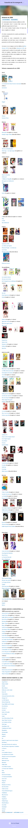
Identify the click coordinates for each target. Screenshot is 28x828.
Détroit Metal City (6, 702)
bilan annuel (14, 19)
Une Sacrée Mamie (6, 774)
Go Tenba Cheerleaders (7, 639)
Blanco (3, 625)
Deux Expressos (5, 295)
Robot (3, 772)
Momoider (4, 132)
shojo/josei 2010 (20, 48)
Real (3, 770)
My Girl (3, 293)
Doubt (3, 633)
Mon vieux (4, 325)
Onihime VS (4, 434)
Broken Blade (5, 444)
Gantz (3, 716)
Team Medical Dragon (7, 790)
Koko (3, 297)
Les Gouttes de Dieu (6, 722)
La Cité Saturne (5, 700)
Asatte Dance (5, 615)
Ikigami (4, 734)
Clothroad (4, 177)
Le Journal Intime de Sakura (8, 653)
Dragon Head (5, 498)
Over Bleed (4, 440)
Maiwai (3, 116)
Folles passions (5, 393)
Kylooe (3, 605)
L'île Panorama (5, 586)
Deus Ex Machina (6, 175)
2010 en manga (6, 19)
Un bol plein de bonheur (7, 372)
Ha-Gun (4, 643)
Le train (4, 411)
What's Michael (5, 673)
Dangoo (4, 631)
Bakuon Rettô (5, 684)
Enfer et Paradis (6, 712)
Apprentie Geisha (6, 321)
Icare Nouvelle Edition (7, 599)
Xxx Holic (4, 804)
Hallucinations (5, 510)
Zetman (3, 808)
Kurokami (4, 742)
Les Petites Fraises (6, 766)
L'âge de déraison (6, 588)
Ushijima (4, 796)
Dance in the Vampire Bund (8, 436)
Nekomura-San (5, 760)
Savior (3, 193)
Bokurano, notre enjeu (7, 690)
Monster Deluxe (5, 251)
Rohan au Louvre (6, 263)
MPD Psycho (5, 758)
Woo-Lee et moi (5, 413)
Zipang (3, 810)
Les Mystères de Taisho (7, 754)
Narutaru (4, 762)
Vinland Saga (5, 800)
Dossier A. (4, 708)
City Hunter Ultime (6, 629)
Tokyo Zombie (5, 492)
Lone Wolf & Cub (5, 661)
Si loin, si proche (6, 415)
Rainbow (4, 401)
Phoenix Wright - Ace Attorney (9, 247)
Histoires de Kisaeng (7, 645)
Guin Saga (4, 724)
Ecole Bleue (4, 635)
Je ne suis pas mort (6, 651)
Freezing (4, 469)
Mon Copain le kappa (7, 578)
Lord (3, 750)
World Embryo (5, 802)
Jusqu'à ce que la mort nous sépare (10, 740)
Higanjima (4, 730)
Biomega (4, 621)
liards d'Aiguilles (8, 179)
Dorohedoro (5, 706)
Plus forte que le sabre (7, 323)
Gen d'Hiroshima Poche (7, 718)
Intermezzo (4, 647)
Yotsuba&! (4, 806)
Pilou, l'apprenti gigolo (7, 399)
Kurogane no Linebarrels (8, 181)
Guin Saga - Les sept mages (8, 150)
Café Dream (4, 627)
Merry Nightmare (6, 559)
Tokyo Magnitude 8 (6, 671)
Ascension (4, 87)
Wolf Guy (4, 467)
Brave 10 (4, 692)
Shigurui (4, 780)
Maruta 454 (4, 344)
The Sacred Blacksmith (7, 148)
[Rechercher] (26, 2)
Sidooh (3, 782)
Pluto (3, 183)
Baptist (3, 603)
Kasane (3, 522)
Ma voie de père (5, 397)
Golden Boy (4, 641)
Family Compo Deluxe (7, 134)
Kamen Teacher (5, 657)
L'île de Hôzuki (5, 524)
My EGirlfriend (5, 222)
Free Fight (4, 714)
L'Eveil (3, 374)
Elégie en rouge (5, 376)
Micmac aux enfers (6, 580)
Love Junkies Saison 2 (7, 752)
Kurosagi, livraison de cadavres (9, 744)
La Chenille (4, 496)
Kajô (3, 659)
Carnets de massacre (7, 494)
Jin (2, 738)
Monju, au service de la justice (9, 756)
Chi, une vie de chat (6, 279)
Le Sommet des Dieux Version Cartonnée (11, 83)
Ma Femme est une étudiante (8, 665)
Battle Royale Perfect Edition (8, 526)
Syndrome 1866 (5, 243)
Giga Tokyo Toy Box (7, 720)
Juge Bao (4, 348)
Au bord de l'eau (5, 613)
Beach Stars (4, 619)
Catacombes (5, 694)
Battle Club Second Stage (7, 617)
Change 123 (4, 698)
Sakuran (4, 319)
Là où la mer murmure (7, 395)
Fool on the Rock (6, 637)
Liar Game (4, 249)
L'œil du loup (5, 463)
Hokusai (4, 346)
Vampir (3, 584)
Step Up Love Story (6, 784)
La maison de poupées (7, 512)
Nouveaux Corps (6, 368)
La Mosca (4, 748)
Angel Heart (4, 681)
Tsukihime (4, 792)
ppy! (4, 101)
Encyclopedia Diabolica (7, 553)
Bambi (3, 686)
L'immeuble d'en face (7, 649)
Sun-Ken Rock (5, 786)
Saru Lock (4, 778)
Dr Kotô (4, 710)
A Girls (3, 220)
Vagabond (4, 798)
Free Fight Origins (6, 438)
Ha (2, 101)
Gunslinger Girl (5, 726)
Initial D (4, 736)
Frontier (4, 465)
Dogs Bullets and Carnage (8, 704)
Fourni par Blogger (15, 823)
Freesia (3, 442)
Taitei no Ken (5, 788)
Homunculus (5, 732)
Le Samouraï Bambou (7, 776)
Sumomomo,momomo (7, 669)
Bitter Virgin (5, 623)
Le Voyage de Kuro (6, 582)
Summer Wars (5, 118)
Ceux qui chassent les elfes (8, 696)
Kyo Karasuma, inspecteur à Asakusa (10, 746)
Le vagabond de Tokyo (7, 663)
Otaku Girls (4, 764)
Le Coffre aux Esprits (7, 245)
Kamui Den (4, 340)
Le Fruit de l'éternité (6, 557)
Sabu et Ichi (4, 342)
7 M (3, 179)
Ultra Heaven (5, 794)
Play (3, 218)
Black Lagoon (5, 471)
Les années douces (6, 277)
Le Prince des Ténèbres (7, 768)
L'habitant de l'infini (6, 728)
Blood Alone (5, 688)
